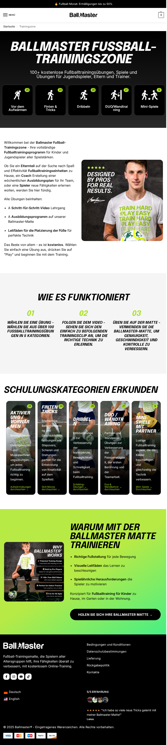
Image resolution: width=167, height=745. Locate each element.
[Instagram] (14, 676)
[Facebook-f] (6, 676)
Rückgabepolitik (98, 665)
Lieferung (94, 658)
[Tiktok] (28, 676)
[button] (160, 15)
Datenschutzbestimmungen (106, 651)
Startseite (9, 26)
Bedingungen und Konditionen (109, 644)
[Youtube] (21, 676)
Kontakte (93, 672)
